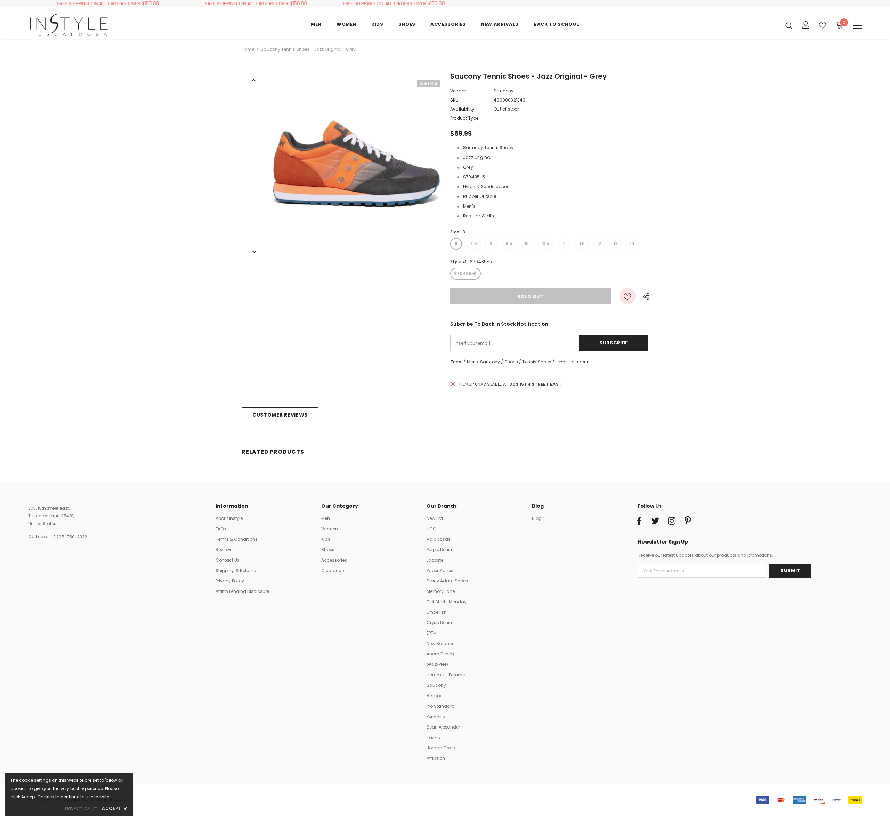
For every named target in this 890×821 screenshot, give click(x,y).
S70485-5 (465, 273)
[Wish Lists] (627, 296)
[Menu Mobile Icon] (857, 26)
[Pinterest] (688, 521)
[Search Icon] (788, 25)
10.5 (545, 244)
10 (527, 244)
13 (615, 244)
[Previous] (254, 79)
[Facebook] (639, 521)
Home (248, 49)
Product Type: (465, 118)
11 (563, 244)
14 (632, 244)
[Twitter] (655, 521)
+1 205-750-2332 (69, 537)
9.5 (508, 244)
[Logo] (69, 25)
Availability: (463, 109)
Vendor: (458, 91)
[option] (356, 163)
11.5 (581, 244)
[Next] (254, 251)
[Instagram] (671, 521)
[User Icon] (806, 25)
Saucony (503, 91)
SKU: (455, 100)
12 (599, 244)
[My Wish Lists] (822, 25)
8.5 (473, 244)
